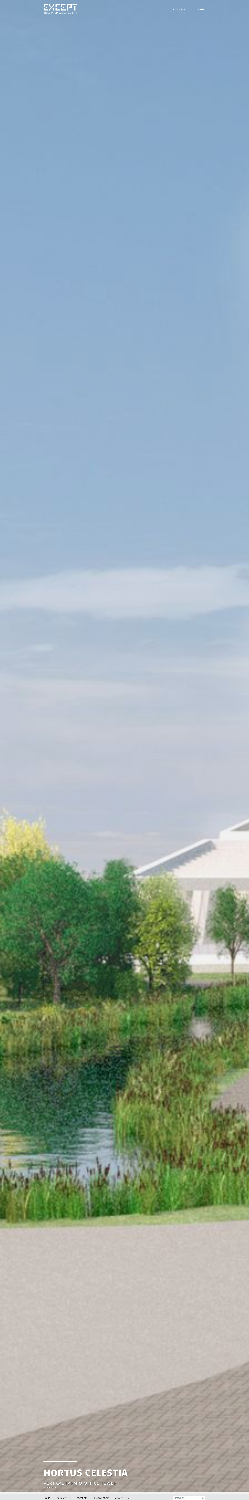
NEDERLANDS (179, 9)
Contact (201, 9)
